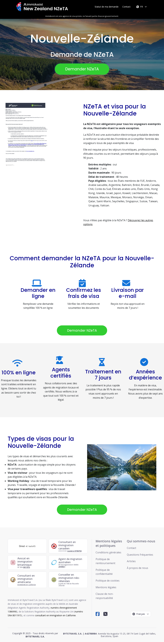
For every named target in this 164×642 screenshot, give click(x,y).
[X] (105, 614)
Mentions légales (106, 587)
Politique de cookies (107, 580)
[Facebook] (98, 614)
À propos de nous (137, 568)
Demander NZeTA (82, 69)
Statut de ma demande (107, 6)
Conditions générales (108, 552)
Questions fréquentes (140, 554)
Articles (131, 561)
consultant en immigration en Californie (55, 615)
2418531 (61, 567)
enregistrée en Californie (26, 584)
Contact (126, 6)
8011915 (26, 567)
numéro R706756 (74, 551)
